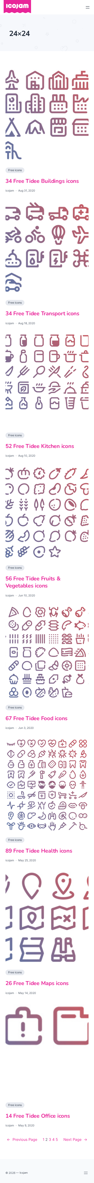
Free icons (15, 170)
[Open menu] (87, 7)
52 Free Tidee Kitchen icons (39, 446)
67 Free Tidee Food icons (36, 718)
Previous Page (22, 1139)
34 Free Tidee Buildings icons (42, 181)
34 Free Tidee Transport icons (42, 313)
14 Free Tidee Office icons (37, 1116)
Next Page (75, 1139)
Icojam (24, 1173)
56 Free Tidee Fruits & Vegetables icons (32, 582)
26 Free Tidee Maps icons (37, 983)
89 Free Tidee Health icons (38, 850)
